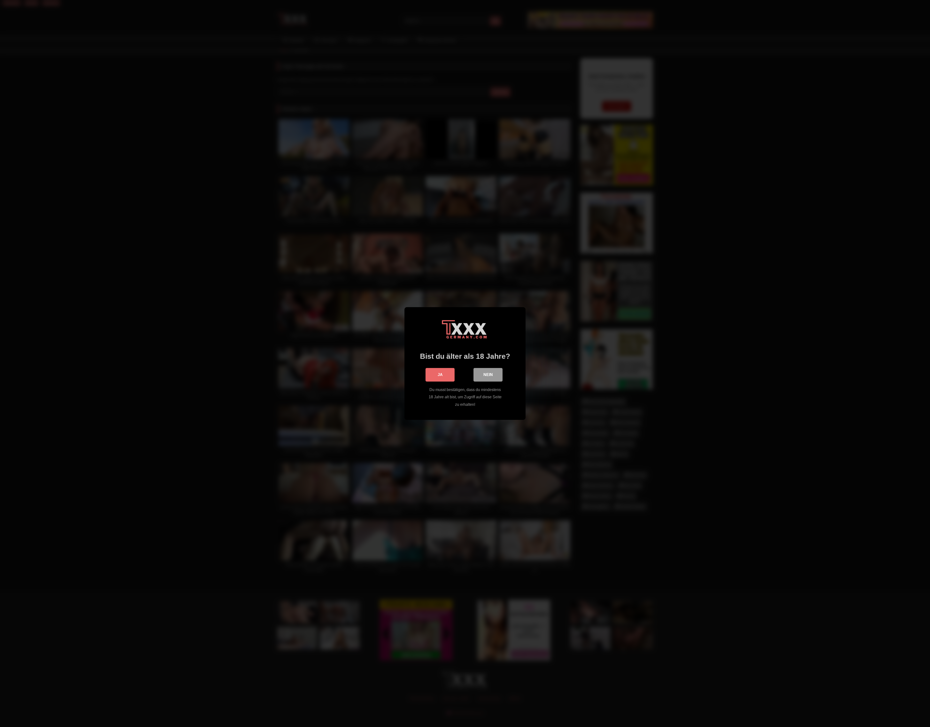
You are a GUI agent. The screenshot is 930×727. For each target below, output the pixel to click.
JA (440, 375)
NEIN (488, 375)
